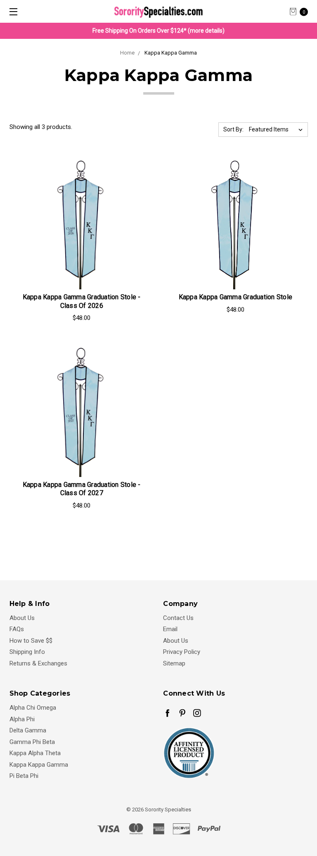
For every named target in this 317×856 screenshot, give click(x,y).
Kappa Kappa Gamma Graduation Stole (236, 297)
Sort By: (233, 129)
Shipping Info (27, 652)
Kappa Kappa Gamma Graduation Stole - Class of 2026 (82, 301)
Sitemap (174, 663)
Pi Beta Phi (23, 776)
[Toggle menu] (11, 11)
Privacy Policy (181, 652)
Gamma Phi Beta (32, 742)
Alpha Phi (22, 719)
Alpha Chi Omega (32, 707)
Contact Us (178, 618)
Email (170, 629)
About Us (22, 618)
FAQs (16, 629)
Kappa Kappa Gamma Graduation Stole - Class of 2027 (82, 489)
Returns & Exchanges (38, 663)
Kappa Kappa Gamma (38, 764)
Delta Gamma (27, 730)
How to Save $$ (30, 640)
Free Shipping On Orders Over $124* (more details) (158, 30)
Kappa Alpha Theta (35, 753)
